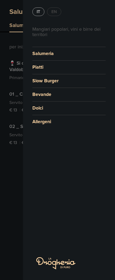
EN (54, 11)
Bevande (41, 94)
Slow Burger (45, 81)
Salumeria (43, 53)
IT (38, 11)
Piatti (37, 67)
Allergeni (41, 122)
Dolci (37, 108)
